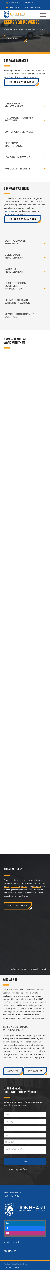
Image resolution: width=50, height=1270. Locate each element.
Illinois (6, 886)
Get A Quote (14, 7)
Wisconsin (15, 886)
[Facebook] (25, 1228)
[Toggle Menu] (43, 15)
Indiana (24, 886)
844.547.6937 (10, 1251)
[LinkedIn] (25, 1223)
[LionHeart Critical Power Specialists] (21, 14)
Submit (25, 1162)
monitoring (9, 211)
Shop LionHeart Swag (32, 7)
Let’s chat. (41, 969)
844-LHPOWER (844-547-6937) (21, 2)
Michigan (36, 886)
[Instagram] (25, 1233)
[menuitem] (19, 2)
